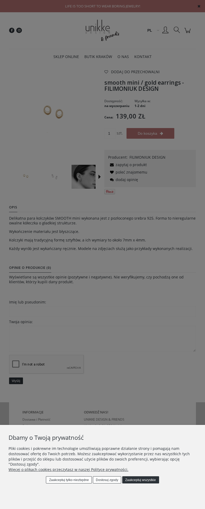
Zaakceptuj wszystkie (140, 480)
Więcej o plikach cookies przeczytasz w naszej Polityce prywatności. (68, 469)
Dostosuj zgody (107, 480)
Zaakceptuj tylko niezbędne (69, 480)
